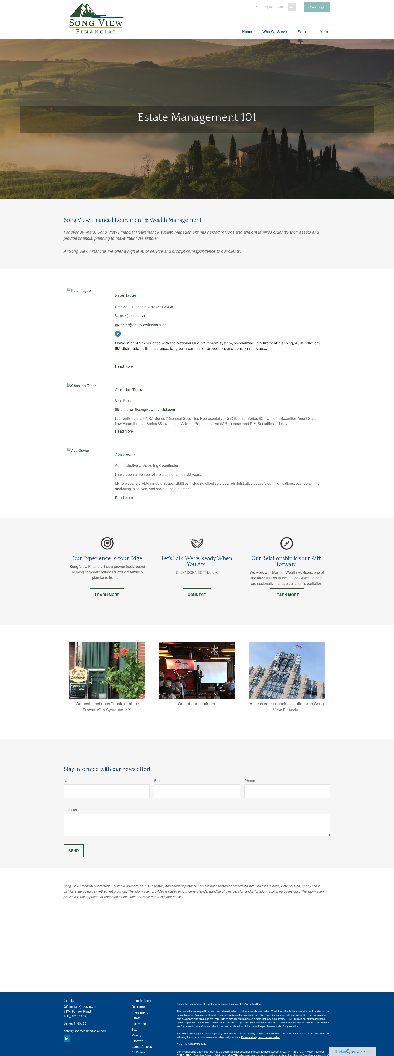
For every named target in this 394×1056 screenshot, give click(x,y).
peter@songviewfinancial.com (145, 324)
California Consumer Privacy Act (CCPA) (291, 1033)
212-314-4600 (305, 1051)
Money (136, 1035)
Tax (134, 1029)
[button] (247, 31)
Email (158, 780)
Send (73, 850)
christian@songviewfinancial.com (148, 409)
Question (71, 809)
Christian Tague (129, 390)
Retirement (140, 1006)
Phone (249, 780)
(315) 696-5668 (271, 7)
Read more (124, 366)
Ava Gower (125, 455)
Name (68, 780)
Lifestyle (137, 1040)
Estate (136, 1018)
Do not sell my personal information (260, 1037)
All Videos (139, 1052)
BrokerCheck (256, 1004)
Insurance (139, 1023)
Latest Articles (142, 1046)
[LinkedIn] (292, 7)
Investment (140, 1012)
